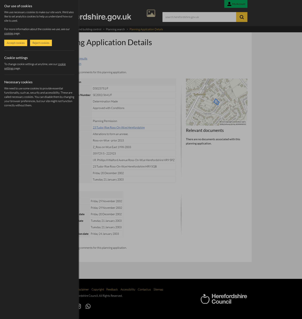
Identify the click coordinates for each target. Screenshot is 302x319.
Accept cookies (16, 43)
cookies (8, 33)
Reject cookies (40, 43)
